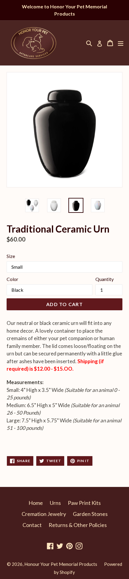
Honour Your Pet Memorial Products (60, 564)
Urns (55, 502)
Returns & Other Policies (78, 525)
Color (12, 279)
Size (11, 256)
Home (35, 502)
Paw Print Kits (84, 502)
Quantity (104, 279)
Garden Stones (90, 514)
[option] (32, 205)
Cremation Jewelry (44, 514)
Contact (32, 525)
